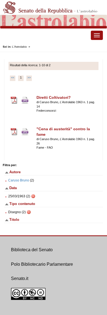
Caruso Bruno (18, 180)
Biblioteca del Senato (32, 249)
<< (12, 77)
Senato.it (19, 278)
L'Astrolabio (19, 46)
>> (29, 77)
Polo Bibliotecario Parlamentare (42, 264)
